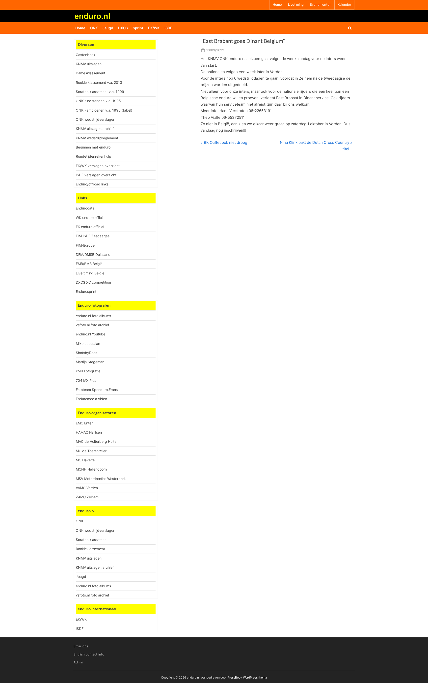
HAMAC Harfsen (89, 432)
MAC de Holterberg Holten (97, 441)
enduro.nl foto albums (93, 316)
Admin (78, 662)
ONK (94, 28)
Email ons (81, 646)
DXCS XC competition (93, 282)
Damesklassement (90, 73)
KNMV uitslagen (89, 64)
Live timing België (90, 273)
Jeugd (108, 28)
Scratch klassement (92, 539)
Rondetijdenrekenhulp (93, 156)
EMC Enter (84, 423)
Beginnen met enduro (93, 147)
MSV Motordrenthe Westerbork (101, 478)
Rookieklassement (90, 549)
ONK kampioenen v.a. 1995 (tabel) (104, 110)
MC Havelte (85, 460)
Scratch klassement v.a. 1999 (100, 91)
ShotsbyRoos (86, 353)
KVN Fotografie (88, 371)
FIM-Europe (85, 245)
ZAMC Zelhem (87, 497)
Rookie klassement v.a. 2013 (99, 82)
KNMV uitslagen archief (95, 128)
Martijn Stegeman (90, 362)
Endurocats (85, 208)
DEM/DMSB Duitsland (93, 254)
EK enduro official (90, 227)
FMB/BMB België (89, 264)
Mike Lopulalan (88, 343)
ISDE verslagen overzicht (96, 175)
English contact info (89, 654)
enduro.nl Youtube (90, 334)
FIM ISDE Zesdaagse (92, 236)
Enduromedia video (91, 399)
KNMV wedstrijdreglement (97, 138)
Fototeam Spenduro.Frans (97, 389)
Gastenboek (85, 55)
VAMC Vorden (87, 488)
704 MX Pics (86, 380)
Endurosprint (86, 291)
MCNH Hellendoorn (91, 469)
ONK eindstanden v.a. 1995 (98, 101)
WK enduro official (90, 217)
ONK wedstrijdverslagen (95, 119)
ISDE (168, 28)
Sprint (138, 28)
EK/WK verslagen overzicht (98, 166)
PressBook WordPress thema (247, 677)
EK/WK (154, 28)
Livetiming (296, 4)
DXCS (123, 28)
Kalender (344, 4)
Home (277, 4)
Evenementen (320, 4)
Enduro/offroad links (92, 184)
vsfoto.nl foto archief (92, 325)
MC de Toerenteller (91, 451)
